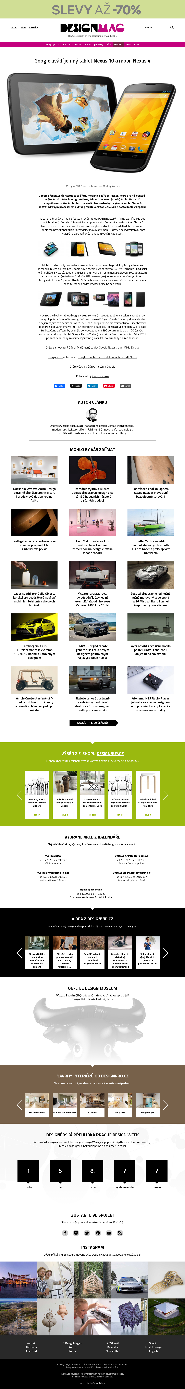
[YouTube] (109, 1233)
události (62, 44)
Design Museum (101, 988)
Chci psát (31, 1351)
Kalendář (112, 1347)
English (153, 1351)
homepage (50, 44)
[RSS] (120, 1233)
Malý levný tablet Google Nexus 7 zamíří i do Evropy (108, 347)
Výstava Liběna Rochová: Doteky (131, 873)
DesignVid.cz (55, 357)
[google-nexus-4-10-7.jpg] (106, 299)
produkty (98, 44)
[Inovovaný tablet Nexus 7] (134, 299)
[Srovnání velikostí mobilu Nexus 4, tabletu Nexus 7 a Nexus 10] (51, 249)
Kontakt (32, 1343)
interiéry (33, 27)
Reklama (31, 1347)
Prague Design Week (117, 1134)
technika (118, 44)
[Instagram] (76, 1233)
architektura (75, 44)
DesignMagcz (100, 1254)
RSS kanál (113, 1343)
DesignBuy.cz (110, 753)
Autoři (72, 1347)
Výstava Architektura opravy (131, 856)
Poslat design (153, 1347)
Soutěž (153, 1343)
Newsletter (113, 1351)
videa (23, 27)
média (128, 44)
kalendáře (109, 837)
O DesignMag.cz (72, 1343)
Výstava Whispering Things (53, 873)
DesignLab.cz (99, 1383)
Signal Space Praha (91, 889)
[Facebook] (65, 1233)
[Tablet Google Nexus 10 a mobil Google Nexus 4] (92, 122)
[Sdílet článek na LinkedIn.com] (92, 385)
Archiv (72, 1351)
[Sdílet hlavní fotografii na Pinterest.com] (109, 385)
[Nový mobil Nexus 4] (79, 249)
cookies (119, 1373)
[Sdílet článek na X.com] (76, 385)
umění (137, 44)
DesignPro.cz (115, 1076)
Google (111, 366)
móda (108, 44)
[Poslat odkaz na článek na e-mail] (125, 385)
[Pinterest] (98, 1233)
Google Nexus (100, 376)
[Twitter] (87, 1233)
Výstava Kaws (53, 856)
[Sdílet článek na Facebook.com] (59, 385)
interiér (87, 44)
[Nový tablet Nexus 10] (51, 299)
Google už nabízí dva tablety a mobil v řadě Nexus (107, 357)
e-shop (14, 27)
